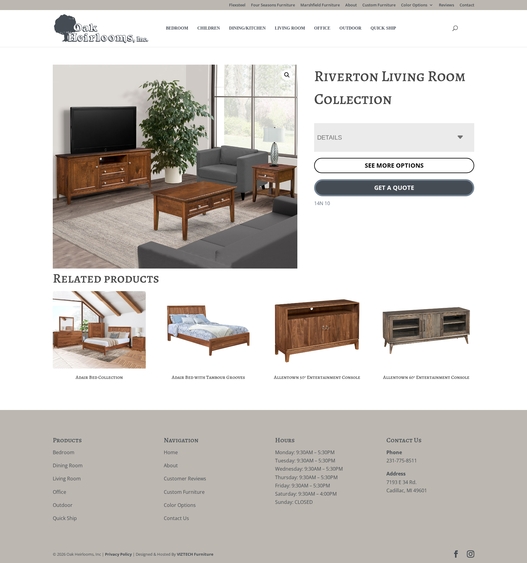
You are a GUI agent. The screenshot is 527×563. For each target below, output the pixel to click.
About (351, 5)
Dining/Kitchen (247, 28)
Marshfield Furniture (320, 5)
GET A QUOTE (394, 188)
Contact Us (176, 518)
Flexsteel (237, 5)
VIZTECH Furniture (195, 554)
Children (208, 28)
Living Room (290, 28)
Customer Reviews (185, 478)
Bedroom (177, 28)
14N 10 (322, 203)
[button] (286, 74)
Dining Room (68, 465)
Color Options (414, 5)
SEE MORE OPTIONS (394, 165)
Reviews (446, 5)
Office (322, 28)
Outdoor (350, 28)
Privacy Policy (118, 554)
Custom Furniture (379, 5)
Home (171, 452)
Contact (467, 5)
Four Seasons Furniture (273, 5)
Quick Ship (383, 28)
